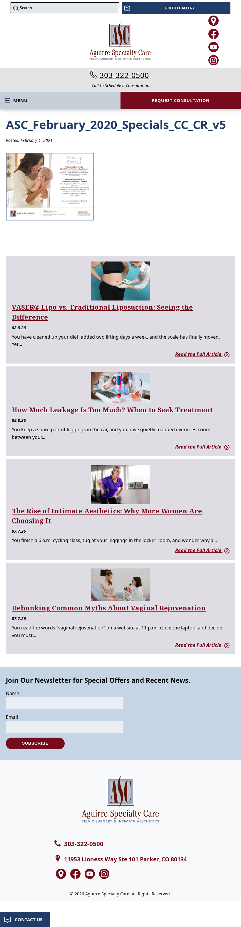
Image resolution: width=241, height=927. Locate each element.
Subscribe (35, 743)
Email (12, 717)
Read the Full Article (198, 354)
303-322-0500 (124, 75)
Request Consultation (181, 100)
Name (12, 693)
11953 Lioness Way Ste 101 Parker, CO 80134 (125, 859)
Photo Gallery (180, 8)
